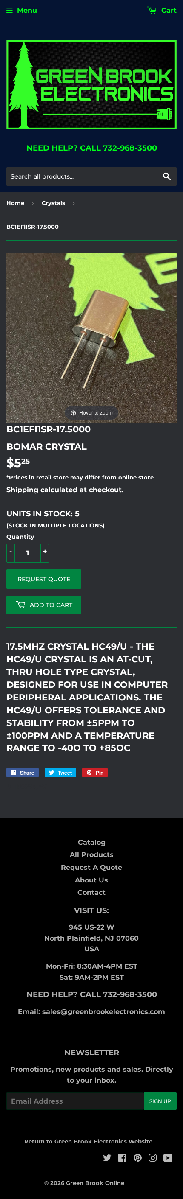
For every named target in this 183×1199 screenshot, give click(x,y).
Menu (27, 10)
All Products (92, 855)
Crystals (53, 202)
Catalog (92, 842)
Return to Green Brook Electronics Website (88, 1141)
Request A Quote (91, 867)
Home (15, 202)
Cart (168, 10)
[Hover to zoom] (91, 337)
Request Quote (43, 579)
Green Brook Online (95, 1182)
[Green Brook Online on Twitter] (107, 1159)
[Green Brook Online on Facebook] (122, 1159)
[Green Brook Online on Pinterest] (137, 1159)
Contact (91, 892)
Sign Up (160, 1101)
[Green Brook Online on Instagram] (153, 1159)
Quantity (20, 537)
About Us (91, 880)
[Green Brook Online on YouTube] (167, 1159)
